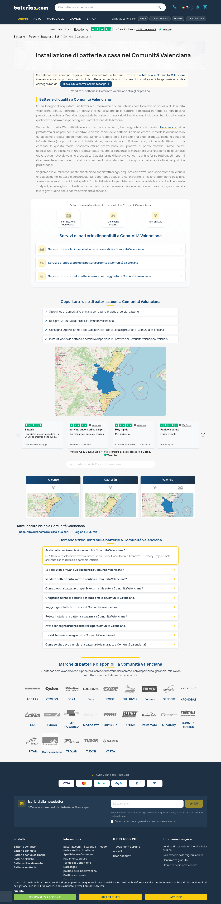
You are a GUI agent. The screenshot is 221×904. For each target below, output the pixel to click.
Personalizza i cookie (44, 897)
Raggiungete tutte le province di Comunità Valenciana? (81, 607)
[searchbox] (110, 464)
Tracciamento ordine (126, 846)
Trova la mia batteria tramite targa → (86, 84)
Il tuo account (125, 839)
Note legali (70, 867)
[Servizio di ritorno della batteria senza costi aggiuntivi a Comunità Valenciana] (53, 487)
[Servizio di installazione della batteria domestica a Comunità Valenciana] (180, 487)
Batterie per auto (25, 846)
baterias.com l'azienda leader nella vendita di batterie (85, 848)
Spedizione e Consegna (78, 854)
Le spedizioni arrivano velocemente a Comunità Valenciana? (84, 570)
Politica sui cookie (74, 875)
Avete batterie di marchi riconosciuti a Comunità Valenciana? (85, 550)
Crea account (122, 856)
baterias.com (169, 127)
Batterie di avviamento (28, 863)
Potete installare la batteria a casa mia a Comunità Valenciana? (86, 616)
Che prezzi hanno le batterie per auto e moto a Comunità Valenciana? (90, 598)
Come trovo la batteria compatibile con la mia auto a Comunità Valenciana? (94, 588)
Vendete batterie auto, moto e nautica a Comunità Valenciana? (86, 579)
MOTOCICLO (55, 19)
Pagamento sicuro (75, 858)
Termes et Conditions (77, 863)
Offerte (23, 19)
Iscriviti (194, 803)
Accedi (117, 851)
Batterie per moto (25, 851)
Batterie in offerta (25, 867)
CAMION (75, 19)
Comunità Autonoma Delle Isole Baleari (44, 532)
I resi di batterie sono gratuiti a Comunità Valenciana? (80, 635)
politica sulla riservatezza (80, 871)
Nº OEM (178, 18)
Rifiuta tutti (110, 897)
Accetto (176, 897)
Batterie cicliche (24, 859)
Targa (143, 18)
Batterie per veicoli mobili (30, 855)
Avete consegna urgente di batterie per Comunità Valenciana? (86, 626)
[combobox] (110, 7)
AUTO (37, 19)
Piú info (19, 891)
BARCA (91, 19)
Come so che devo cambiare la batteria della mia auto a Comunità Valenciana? (95, 644)
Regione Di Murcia (86, 532)
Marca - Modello (160, 18)
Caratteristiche (196, 18)
